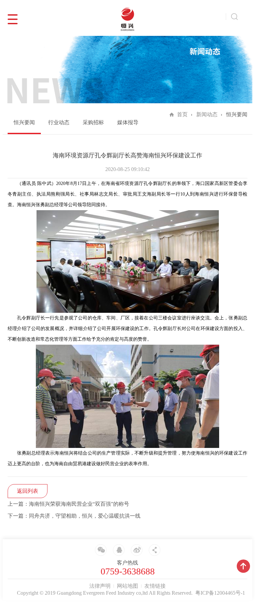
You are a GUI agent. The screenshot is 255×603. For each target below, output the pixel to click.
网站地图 (127, 586)
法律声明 (100, 586)
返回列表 (27, 491)
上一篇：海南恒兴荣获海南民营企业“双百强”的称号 (68, 504)
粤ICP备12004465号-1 (220, 593)
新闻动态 (206, 114)
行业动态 (58, 122)
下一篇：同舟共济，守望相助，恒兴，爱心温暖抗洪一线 (74, 516)
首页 (182, 114)
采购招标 (93, 122)
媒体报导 (127, 122)
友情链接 (155, 586)
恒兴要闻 (24, 122)
